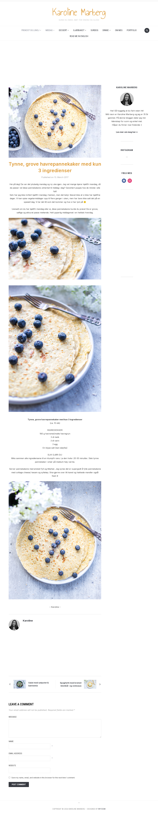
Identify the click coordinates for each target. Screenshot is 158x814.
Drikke (106, 30)
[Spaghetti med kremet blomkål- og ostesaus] (90, 684)
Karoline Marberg (79, 12)
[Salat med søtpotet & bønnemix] (20, 684)
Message (13, 717)
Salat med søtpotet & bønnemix (38, 684)
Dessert (63, 30)
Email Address (15, 753)
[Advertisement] (79, 63)
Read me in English (79, 36)
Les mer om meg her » (127, 132)
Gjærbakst (78, 30)
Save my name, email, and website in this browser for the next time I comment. (43, 778)
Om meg (118, 30)
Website (12, 765)
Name (11, 741)
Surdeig (94, 30)
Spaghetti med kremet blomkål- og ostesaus (70, 684)
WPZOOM (102, 809)
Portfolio (132, 30)
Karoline (28, 620)
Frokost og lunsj (30, 30)
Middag (49, 30)
